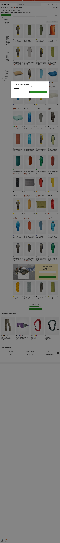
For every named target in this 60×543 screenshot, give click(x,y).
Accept (38, 92)
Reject (21, 92)
